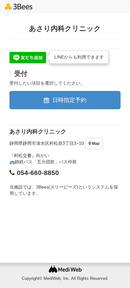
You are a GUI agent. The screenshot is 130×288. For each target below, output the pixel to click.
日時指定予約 (68, 100)
